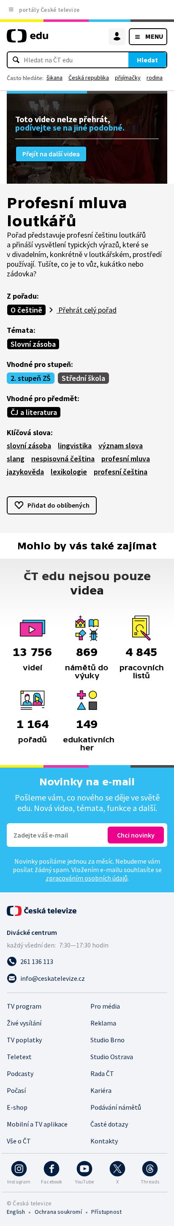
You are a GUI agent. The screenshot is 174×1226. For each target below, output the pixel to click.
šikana (54, 77)
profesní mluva (125, 458)
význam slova (120, 445)
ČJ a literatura (34, 412)
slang (15, 458)
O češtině (26, 310)
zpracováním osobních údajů (87, 878)
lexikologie (69, 471)
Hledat (147, 60)
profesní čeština (120, 471)
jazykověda (25, 471)
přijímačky (128, 77)
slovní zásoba (29, 445)
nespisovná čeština (63, 458)
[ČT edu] (27, 39)
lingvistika (75, 445)
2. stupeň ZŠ (31, 378)
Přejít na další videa (51, 154)
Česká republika (88, 77)
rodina (155, 77)
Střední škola (83, 378)
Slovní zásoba (33, 344)
